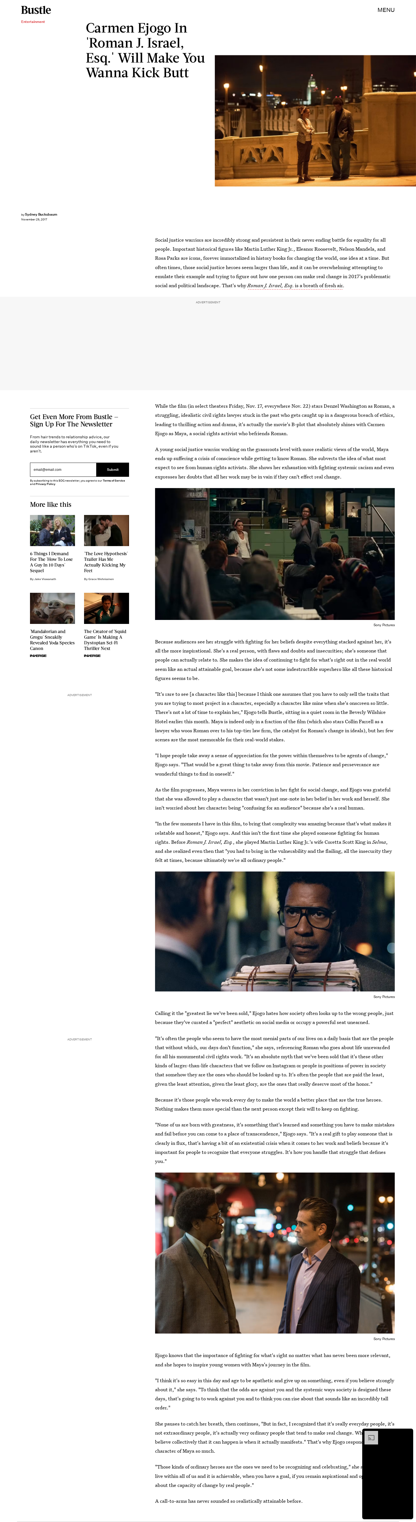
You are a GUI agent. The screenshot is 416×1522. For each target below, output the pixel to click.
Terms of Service (114, 480)
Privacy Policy (45, 484)
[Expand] (368, 1433)
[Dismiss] (406, 1433)
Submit (113, 469)
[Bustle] (36, 10)
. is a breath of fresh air (295, 285)
